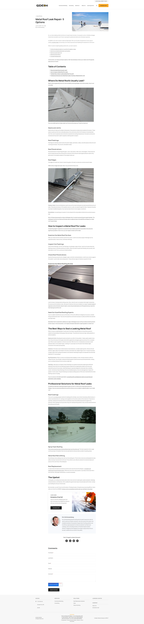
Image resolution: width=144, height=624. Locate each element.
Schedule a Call (56, 507)
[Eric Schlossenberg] (55, 521)
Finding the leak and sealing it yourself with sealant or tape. (63, 49)
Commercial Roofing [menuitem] (59, 601)
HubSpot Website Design (99, 618)
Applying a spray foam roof (56, 52)
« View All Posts (39, 16)
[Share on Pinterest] (77, 541)
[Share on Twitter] (74, 541)
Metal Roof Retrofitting (55, 54)
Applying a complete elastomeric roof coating (60, 51)
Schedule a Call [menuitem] (96, 607)
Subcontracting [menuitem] (77, 605)
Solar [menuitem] (75, 603)
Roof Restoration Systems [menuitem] (79, 601)
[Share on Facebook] (66, 541)
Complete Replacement (55, 56)
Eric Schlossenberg (40, 27)
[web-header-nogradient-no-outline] (44, 5)
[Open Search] (97, 5)
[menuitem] (101, 1)
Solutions (77, 5)
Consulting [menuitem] (57, 603)
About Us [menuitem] (94, 605)
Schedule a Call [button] (103, 5)
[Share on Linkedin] (70, 541)
